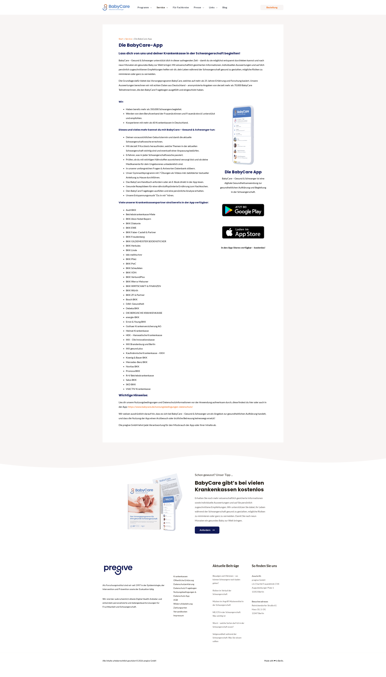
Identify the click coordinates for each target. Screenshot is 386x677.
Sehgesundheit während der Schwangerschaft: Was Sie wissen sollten (227, 638)
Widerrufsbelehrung (183, 603)
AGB (175, 600)
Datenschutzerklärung (183, 584)
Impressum (178, 615)
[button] (150, 7)
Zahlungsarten (180, 607)
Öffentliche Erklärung (183, 580)
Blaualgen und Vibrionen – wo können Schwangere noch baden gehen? (226, 579)
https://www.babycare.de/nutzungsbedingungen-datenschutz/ (160, 406)
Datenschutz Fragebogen (185, 588)
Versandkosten (180, 611)
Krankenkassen (180, 576)
